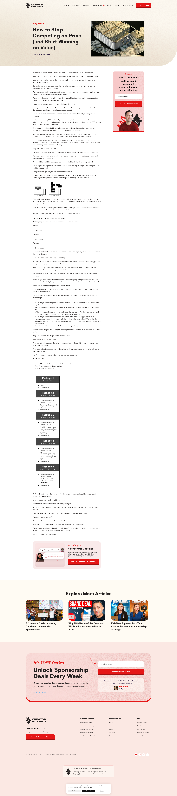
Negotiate (38, 24)
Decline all (74, 791)
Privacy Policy (88, 787)
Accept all (88, 791)
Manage (102, 791)
